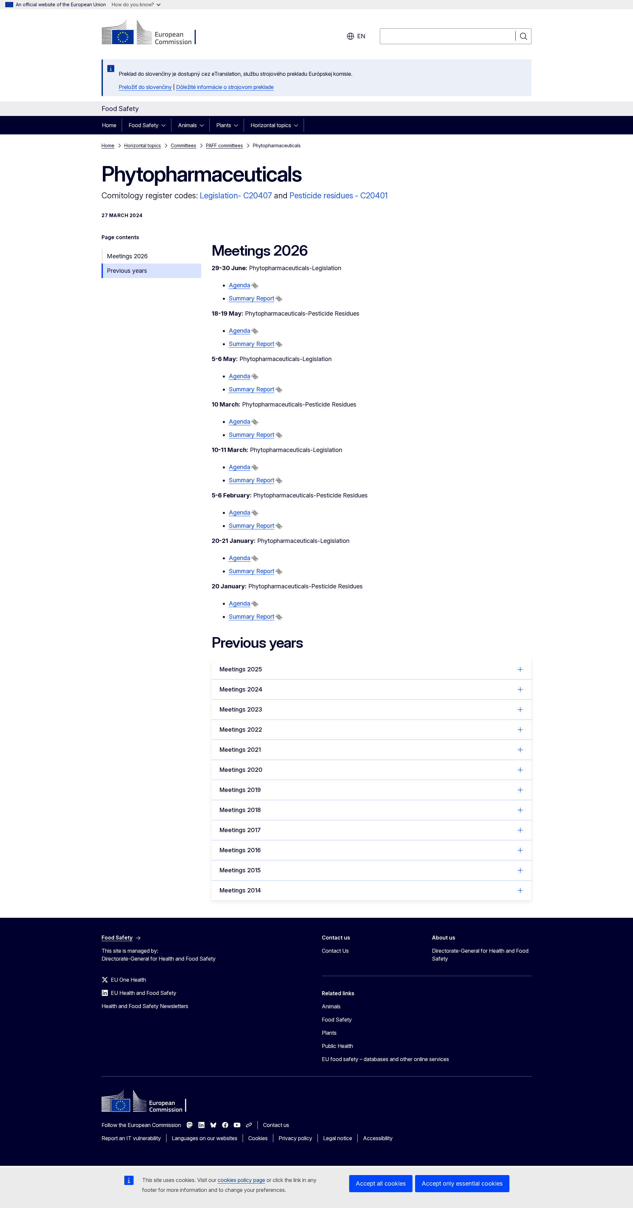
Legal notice (337, 1138)
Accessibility (378, 1138)
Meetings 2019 (240, 789)
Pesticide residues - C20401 (338, 195)
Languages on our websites (204, 1138)
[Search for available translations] (255, 285)
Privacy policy (295, 1138)
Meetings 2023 (241, 709)
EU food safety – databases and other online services (385, 1059)
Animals (187, 125)
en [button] (361, 36)
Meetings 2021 (240, 749)
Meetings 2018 (240, 809)
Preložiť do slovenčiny (145, 87)
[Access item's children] (165, 125)
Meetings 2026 (127, 256)
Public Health (337, 1046)
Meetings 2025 (241, 669)
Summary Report (251, 298)
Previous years (127, 270)
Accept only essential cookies (462, 1183)
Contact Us (335, 950)
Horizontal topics (271, 125)
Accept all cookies (381, 1183)
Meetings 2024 (241, 689)
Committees (183, 145)
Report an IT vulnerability (131, 1138)
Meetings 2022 (241, 729)
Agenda (239, 285)
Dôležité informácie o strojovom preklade (225, 87)
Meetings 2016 (240, 850)
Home (109, 125)
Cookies (258, 1138)
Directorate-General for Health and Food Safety (480, 954)
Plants (223, 125)
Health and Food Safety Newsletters (145, 1006)
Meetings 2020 (241, 769)
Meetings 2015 (240, 870)
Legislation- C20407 (236, 195)
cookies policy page (241, 1180)
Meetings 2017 (240, 830)
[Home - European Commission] (155, 33)
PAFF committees (224, 145)
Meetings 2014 (240, 890)
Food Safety (144, 125)
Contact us (276, 1125)
